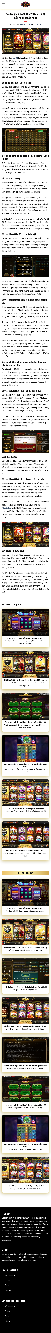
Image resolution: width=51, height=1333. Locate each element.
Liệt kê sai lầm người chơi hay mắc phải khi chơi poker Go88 (25, 1066)
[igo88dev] (25, 4)
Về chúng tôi (10, 1275)
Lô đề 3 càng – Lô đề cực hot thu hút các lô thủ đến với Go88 (25, 987)
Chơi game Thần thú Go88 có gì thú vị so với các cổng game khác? (25, 765)
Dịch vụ (8, 1280)
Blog (7, 1285)
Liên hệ (8, 1290)
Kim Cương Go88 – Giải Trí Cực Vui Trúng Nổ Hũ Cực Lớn (25, 638)
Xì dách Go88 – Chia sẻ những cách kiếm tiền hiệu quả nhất (25, 1026)
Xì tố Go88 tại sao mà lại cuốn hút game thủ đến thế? (25, 808)
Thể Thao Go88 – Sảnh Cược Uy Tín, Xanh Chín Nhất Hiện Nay (25, 680)
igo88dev (38, 24)
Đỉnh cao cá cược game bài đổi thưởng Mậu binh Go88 (25, 850)
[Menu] (3, 4)
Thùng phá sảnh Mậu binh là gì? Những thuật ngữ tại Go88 (25, 722)
